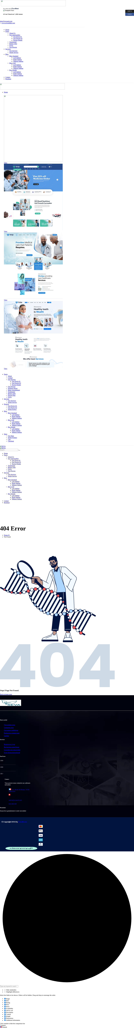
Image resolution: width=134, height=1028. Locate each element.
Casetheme (22, 822)
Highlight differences (12, 992)
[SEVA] (3, 446)
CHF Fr (128, 11)
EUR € (128, 14)
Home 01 (7, 535)
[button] (67, 1027)
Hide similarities (11, 990)
